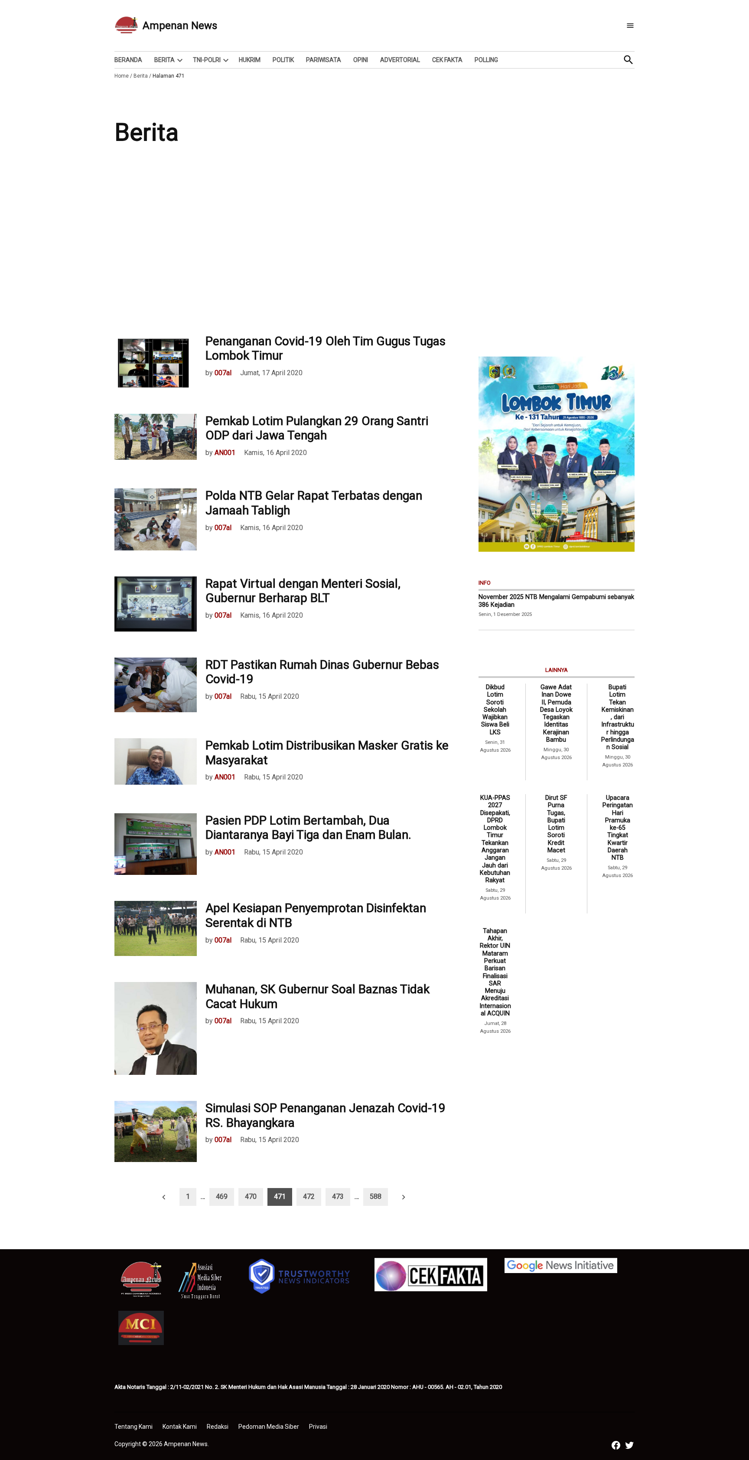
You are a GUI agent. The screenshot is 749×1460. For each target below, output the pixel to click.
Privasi (318, 1426)
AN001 (225, 452)
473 (338, 1196)
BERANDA (128, 59)
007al (223, 373)
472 (309, 1196)
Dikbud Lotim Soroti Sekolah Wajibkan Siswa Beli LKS (495, 710)
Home (121, 76)
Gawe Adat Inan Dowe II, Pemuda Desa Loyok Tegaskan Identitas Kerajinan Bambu (556, 713)
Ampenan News (180, 26)
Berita (141, 76)
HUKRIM (250, 59)
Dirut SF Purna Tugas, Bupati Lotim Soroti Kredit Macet (556, 824)
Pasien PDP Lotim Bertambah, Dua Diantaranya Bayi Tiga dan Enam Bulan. (308, 827)
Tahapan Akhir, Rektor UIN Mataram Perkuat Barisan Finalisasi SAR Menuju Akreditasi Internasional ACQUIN (495, 972)
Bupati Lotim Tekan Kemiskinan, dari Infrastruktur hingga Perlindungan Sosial (617, 717)
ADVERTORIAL (400, 59)
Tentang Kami (133, 1426)
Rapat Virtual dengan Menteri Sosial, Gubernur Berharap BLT (303, 591)
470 (251, 1196)
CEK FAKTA (447, 59)
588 (375, 1196)
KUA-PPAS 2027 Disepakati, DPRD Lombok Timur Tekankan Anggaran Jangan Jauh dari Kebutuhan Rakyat (495, 839)
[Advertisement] (374, 247)
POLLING (486, 59)
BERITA (164, 59)
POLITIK (283, 59)
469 (222, 1196)
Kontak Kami (180, 1426)
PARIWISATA (323, 59)
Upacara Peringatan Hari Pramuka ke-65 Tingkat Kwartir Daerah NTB (617, 827)
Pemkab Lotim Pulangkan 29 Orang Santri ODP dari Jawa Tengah (316, 428)
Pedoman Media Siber (268, 1426)
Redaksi (217, 1426)
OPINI (360, 59)
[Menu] (630, 25)
